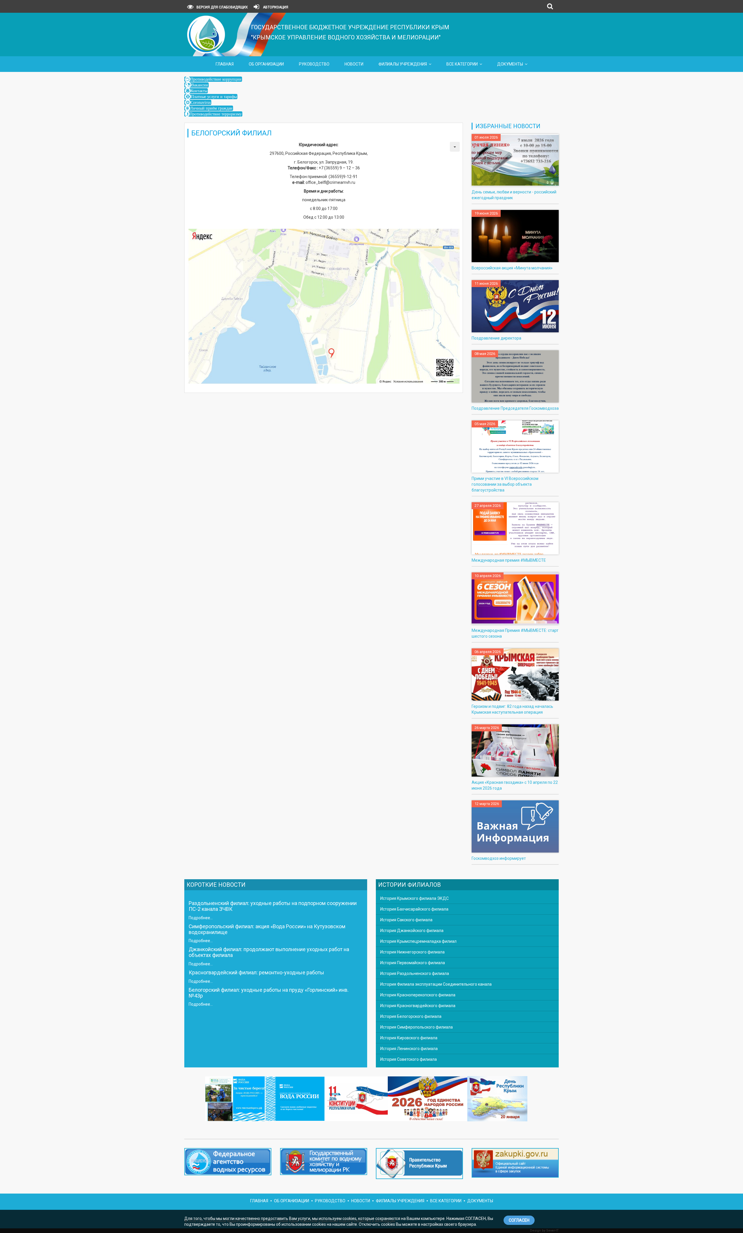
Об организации (266, 64)
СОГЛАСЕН (519, 1220)
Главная (225, 64)
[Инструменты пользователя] (455, 147)
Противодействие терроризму (216, 114)
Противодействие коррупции (215, 79)
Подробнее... (201, 917)
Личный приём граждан (211, 108)
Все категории (462, 64)
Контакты (199, 91)
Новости (354, 64)
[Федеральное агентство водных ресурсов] (227, 1161)
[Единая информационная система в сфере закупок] (515, 1163)
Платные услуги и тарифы (214, 97)
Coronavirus (201, 102)
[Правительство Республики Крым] (419, 1165)
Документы (510, 64)
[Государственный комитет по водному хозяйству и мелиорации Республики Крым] (323, 1163)
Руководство (314, 64)
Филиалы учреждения (402, 64)
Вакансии (199, 85)
